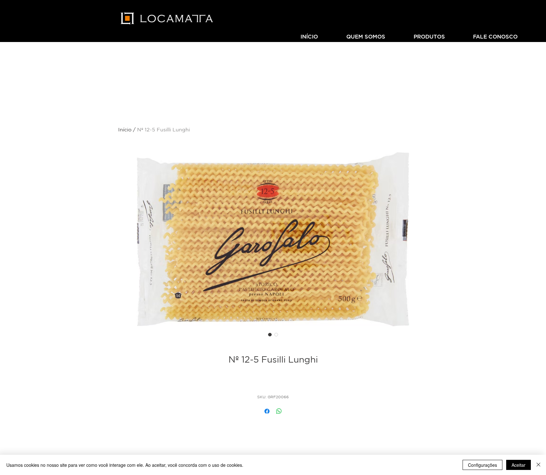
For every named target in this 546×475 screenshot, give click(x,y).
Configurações (482, 465)
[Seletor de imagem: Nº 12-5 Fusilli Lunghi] (270, 334)
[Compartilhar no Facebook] (267, 411)
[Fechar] (538, 465)
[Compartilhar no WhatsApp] (279, 411)
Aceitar (518, 465)
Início (124, 129)
